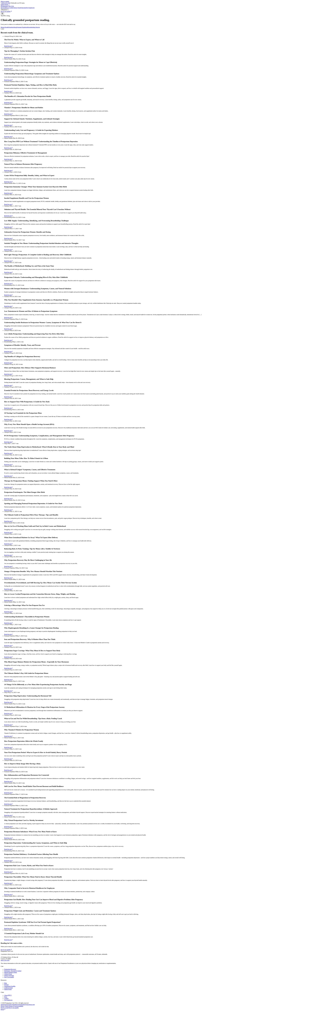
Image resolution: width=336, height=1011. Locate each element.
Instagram (3, 1004)
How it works (9, 7)
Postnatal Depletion (22, 27)
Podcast (6, 984)
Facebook (19, 1004)
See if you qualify (9, 977)
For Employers (30, 7)
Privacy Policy (5, 1006)
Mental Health (5, 27)
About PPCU (8, 995)
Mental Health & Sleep (10, 972)
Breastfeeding (31, 27)
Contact (6, 998)
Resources (4, 9)
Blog (5, 983)
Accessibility (19, 1006)
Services (3, 7)
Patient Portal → (5, 4)
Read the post (8, 46)
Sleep (15, 27)
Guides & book (8, 988)
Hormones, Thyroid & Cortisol (12, 971)
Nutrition (11, 27)
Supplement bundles (9, 986)
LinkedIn (13, 1004)
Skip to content (5, 1)
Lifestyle (37, 27)
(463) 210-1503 (6, 3)
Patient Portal (8, 989)
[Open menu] (2, 13)
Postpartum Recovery (10, 969)
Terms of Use (12, 1006)
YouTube (8, 1004)
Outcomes (23, 7)
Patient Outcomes (9, 975)
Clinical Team (17, 7)
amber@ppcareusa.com (28, 1004)
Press (5, 997)
